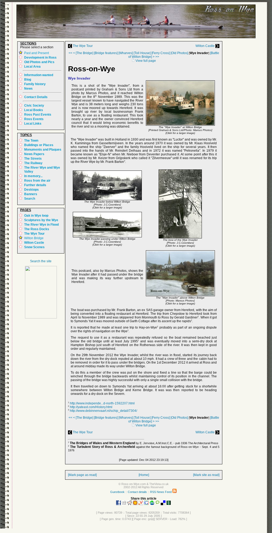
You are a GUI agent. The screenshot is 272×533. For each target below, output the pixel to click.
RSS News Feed (161, 491)
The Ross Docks (36, 229)
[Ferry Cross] (160, 53)
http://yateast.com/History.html (91, 407)
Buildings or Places (38, 145)
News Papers (34, 154)
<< (70, 53)
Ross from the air (37, 180)
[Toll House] (142, 53)
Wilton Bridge (34, 238)
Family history (35, 84)
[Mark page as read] (82, 475)
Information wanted (38, 75)
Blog (27, 79)
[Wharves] (125, 53)
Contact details (137, 491)
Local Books (33, 110)
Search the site (41, 261)
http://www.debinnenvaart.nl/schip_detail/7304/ (103, 411)
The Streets (33, 158)
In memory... (33, 176)
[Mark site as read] (206, 475)
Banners (30, 194)
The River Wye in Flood (41, 224)
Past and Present (36, 53)
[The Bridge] (84, 53)
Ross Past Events (37, 114)
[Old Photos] (179, 53)
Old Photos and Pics (39, 62)
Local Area (32, 66)
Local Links (32, 123)
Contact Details (36, 97)
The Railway (33, 163)
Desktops (31, 189)
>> (157, 57)
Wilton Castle (205, 46)
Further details (35, 185)
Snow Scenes (34, 247)
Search (29, 198)
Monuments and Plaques (42, 149)
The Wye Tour (82, 46)
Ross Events (34, 119)
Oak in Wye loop (36, 215)
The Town (31, 140)
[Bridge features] (106, 53)
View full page (145, 61)
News (28, 88)
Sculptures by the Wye (41, 220)
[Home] (144, 475)
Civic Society (34, 105)
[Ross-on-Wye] (41, 317)
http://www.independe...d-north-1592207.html (102, 403)
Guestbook (117, 491)
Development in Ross (40, 57)
